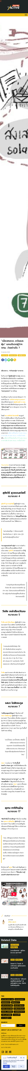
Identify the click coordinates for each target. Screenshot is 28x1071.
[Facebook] (2, 361)
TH (23, 1057)
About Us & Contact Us (11, 1030)
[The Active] (13, 7)
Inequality (15, 1002)
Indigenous (6, 1002)
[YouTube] (10, 1052)
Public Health (15, 944)
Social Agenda (7, 1011)
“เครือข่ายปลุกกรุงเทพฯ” (17, 399)
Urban (12, 959)
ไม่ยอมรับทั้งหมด (13, 1066)
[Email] (11, 361)
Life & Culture (7, 1005)
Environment (19, 999)
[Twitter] (6, 1052)
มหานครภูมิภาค (6, 1018)
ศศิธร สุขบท (12, 922)
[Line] (8, 361)
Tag (2, 996)
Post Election (7, 1008)
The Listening (6, 1015)
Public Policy (19, 1008)
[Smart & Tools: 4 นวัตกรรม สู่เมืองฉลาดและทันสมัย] (4, 961)
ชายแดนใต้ (17, 1015)
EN (21, 1057)
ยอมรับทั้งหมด (6, 1066)
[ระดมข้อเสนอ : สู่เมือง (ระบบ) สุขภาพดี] (4, 946)
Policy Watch (19, 1005)
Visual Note (13, 355)
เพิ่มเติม (5, 1063)
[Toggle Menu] (26, 15)
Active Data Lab (7, 999)
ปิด (21, 1066)
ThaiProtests (19, 1011)
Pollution (5, 355)
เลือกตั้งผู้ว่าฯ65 (21, 355)
